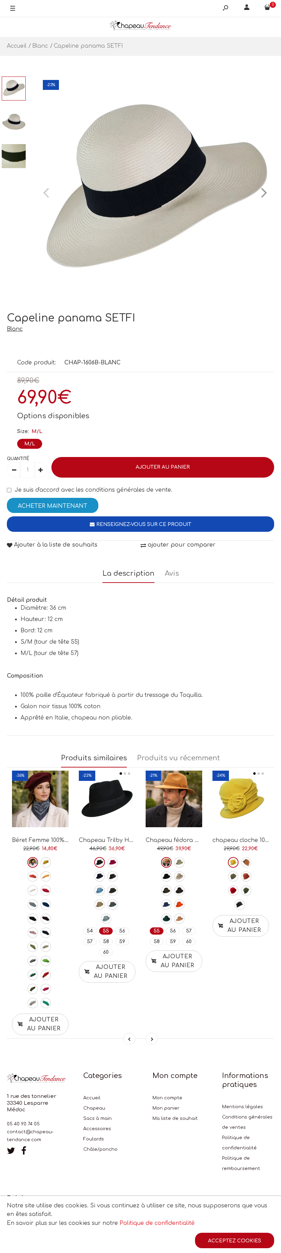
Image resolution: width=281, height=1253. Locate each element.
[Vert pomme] (45, 961)
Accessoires (97, 1128)
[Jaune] (45, 862)
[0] (267, 8)
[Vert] (32, 946)
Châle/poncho (100, 1149)
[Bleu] (166, 904)
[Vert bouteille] (32, 975)
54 (90, 931)
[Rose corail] (32, 876)
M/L (29, 443)
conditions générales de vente (128, 490)
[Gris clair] (32, 1003)
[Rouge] (45, 890)
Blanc (15, 329)
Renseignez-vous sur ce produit (143, 524)
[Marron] (45, 918)
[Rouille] (246, 876)
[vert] (166, 918)
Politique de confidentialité (157, 1223)
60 (106, 952)
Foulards (93, 1139)
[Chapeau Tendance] (140, 27)
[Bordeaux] (32, 862)
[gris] (32, 961)
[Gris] (112, 904)
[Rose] (32, 932)
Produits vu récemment (178, 758)
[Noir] (99, 862)
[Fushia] (45, 989)
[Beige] (45, 946)
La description (128, 573)
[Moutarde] (233, 862)
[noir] (32, 918)
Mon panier (166, 1108)
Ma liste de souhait (175, 1118)
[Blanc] (32, 890)
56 (122, 931)
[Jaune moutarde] (45, 876)
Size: (29, 431)
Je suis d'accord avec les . (93, 490)
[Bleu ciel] (99, 890)
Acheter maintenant (52, 506)
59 (122, 941)
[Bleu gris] (106, 918)
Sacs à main (97, 1118)
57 (90, 941)
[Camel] (99, 904)
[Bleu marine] (45, 932)
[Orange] (179, 904)
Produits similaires (94, 758)
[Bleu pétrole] (45, 904)
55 (106, 931)
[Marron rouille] (45, 975)
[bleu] (32, 904)
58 (106, 941)
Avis (172, 573)
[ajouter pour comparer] (40, 803)
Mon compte (167, 1098)
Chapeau (94, 1108)
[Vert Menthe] (45, 1003)
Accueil (91, 1098)
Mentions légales (242, 1106)
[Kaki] (32, 989)
